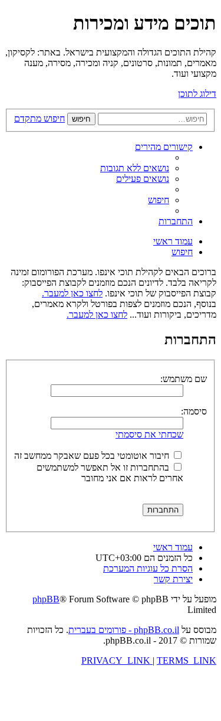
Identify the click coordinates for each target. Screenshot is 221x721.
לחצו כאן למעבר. (72, 293)
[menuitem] (134, 168)
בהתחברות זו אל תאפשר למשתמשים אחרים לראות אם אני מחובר (110, 472)
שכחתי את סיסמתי (149, 434)
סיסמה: (194, 411)
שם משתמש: (183, 379)
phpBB (46, 599)
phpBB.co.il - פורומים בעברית (123, 630)
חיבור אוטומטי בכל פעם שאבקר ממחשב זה (92, 456)
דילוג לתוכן (197, 94)
